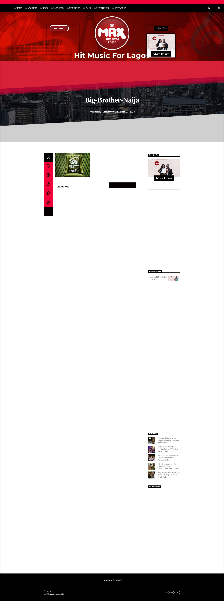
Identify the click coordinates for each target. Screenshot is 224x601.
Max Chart (74, 8)
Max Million (102, 8)
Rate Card (58, 8)
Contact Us (120, 8)
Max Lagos (58, 28)
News (45, 8)
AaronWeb (108, 111)
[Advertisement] (164, 229)
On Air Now (162, 28)
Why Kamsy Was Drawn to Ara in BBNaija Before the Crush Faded (168, 475)
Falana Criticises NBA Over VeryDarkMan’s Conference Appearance (168, 440)
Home (19, 8)
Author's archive (122, 185)
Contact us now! (20, 2)
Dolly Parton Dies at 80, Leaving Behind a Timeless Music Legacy (168, 449)
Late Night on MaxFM (158, 277)
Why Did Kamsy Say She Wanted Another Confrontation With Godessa (168, 466)
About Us (32, 8)
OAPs (88, 8)
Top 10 (6, 2)
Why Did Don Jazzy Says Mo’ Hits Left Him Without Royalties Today (169, 457)
